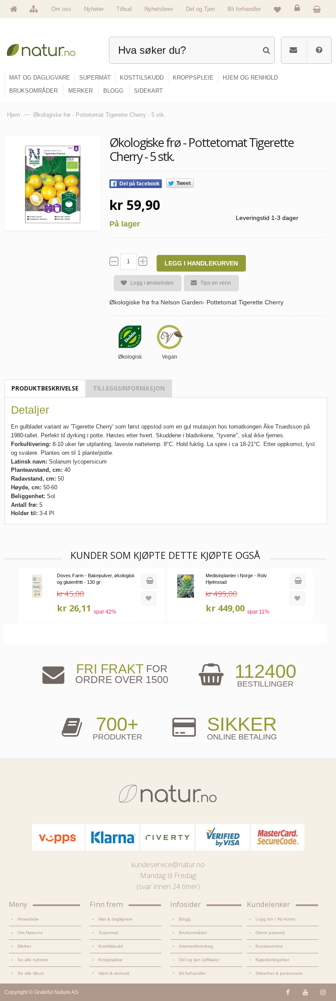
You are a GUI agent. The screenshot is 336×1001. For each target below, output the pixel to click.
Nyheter (94, 9)
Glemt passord (270, 932)
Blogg (185, 919)
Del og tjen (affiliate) (199, 959)
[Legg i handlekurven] (149, 581)
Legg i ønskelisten (152, 283)
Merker (24, 946)
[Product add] (319, 9)
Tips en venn (215, 283)
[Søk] (266, 49)
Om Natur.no (30, 932)
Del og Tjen (200, 9)
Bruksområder (193, 932)
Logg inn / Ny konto (275, 919)
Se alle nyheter (33, 959)
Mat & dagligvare (115, 919)
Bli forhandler (244, 9)
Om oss (61, 9)
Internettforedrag (196, 946)
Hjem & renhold (114, 973)
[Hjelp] (319, 50)
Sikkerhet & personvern (279, 973)
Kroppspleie (110, 959)
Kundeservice (269, 946)
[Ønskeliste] (277, 9)
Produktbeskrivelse (44, 388)
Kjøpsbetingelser (272, 959)
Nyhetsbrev (158, 9)
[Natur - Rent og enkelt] (45, 48)
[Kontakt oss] (293, 50)
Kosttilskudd (110, 946)
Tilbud (124, 9)
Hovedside (28, 919)
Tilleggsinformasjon (129, 388)
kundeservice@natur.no (168, 864)
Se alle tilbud (31, 973)
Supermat (108, 932)
